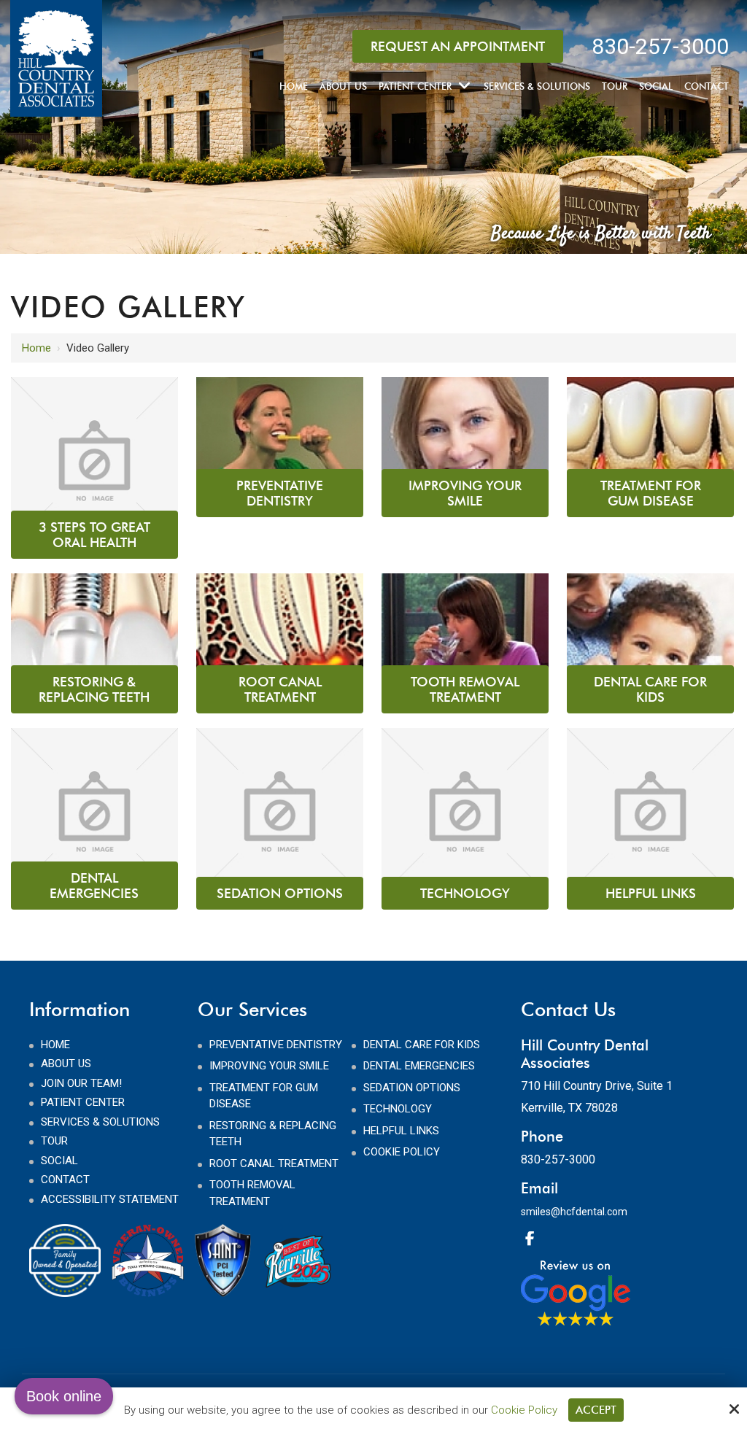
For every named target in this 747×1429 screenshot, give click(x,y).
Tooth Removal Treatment (465, 689)
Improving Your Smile (465, 493)
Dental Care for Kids (650, 689)
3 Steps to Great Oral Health (94, 534)
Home (36, 348)
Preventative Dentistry (279, 493)
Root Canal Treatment (280, 689)
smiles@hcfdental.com (574, 1211)
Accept (596, 1410)
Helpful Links (650, 893)
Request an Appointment (458, 46)
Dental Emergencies (94, 885)
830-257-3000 (660, 46)
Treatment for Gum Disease (650, 493)
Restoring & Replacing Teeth (94, 689)
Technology (465, 893)
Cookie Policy (524, 1410)
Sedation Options (280, 893)
